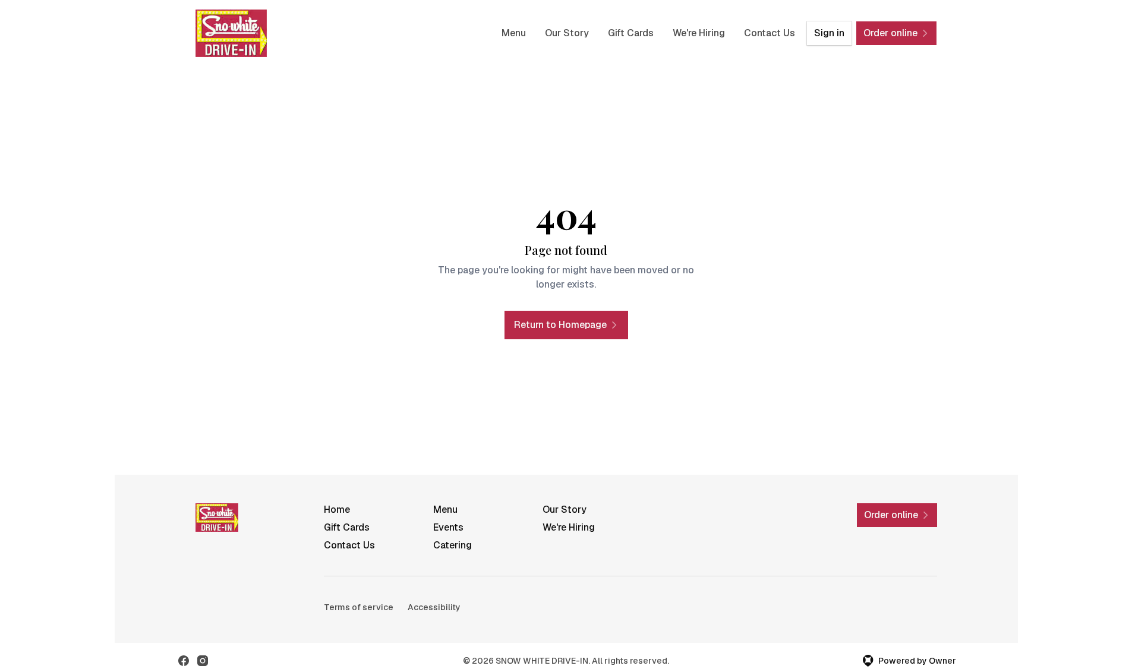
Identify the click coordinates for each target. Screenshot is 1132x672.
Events (448, 527)
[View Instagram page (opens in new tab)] (203, 661)
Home (337, 509)
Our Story (567, 33)
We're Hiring (699, 33)
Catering (452, 545)
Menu (514, 33)
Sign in (829, 33)
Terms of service (358, 607)
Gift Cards (631, 33)
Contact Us (769, 33)
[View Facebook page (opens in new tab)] (183, 661)
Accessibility (434, 607)
